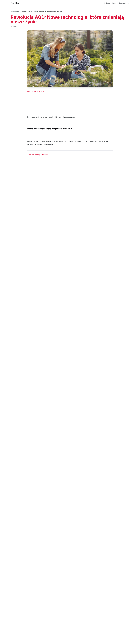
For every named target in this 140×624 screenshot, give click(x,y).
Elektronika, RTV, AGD (35, 92)
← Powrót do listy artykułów (37, 155)
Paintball (15, 3)
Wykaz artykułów (110, 3)
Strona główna (124, 3)
